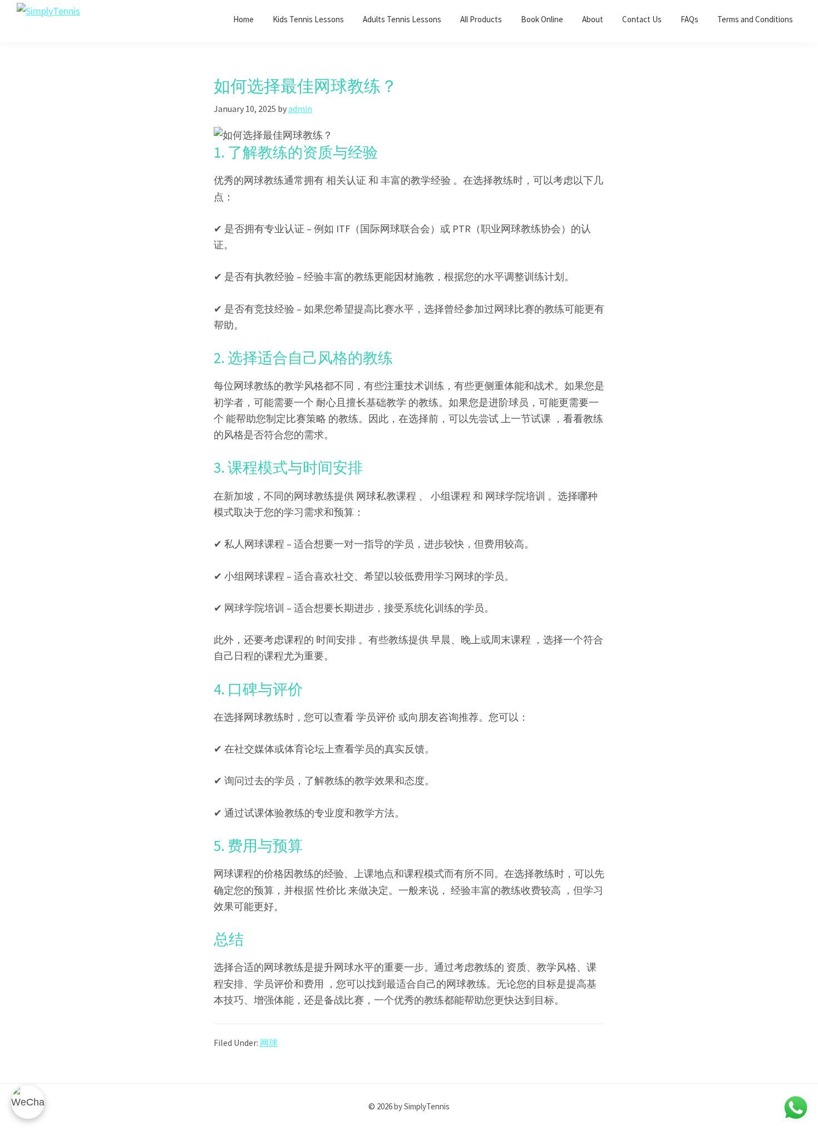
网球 (269, 1042)
